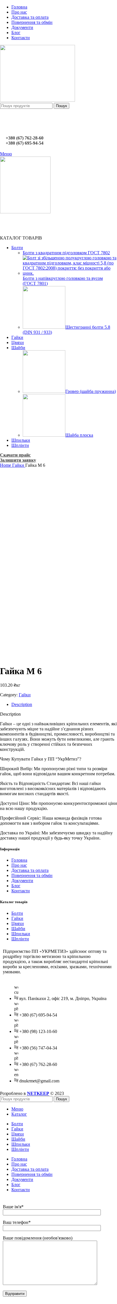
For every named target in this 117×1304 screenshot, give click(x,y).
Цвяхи (17, 923)
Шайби (18, 928)
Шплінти (20, 938)
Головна (19, 860)
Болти (17, 913)
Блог (15, 885)
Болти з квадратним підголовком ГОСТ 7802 (66, 252)
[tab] (64, 704)
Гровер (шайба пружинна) (90, 391)
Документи (22, 880)
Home (6, 465)
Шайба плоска (79, 435)
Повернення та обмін (32, 875)
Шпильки (20, 933)
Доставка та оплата (30, 870)
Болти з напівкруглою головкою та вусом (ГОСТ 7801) (63, 281)
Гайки (18, 465)
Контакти (20, 890)
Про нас (19, 865)
